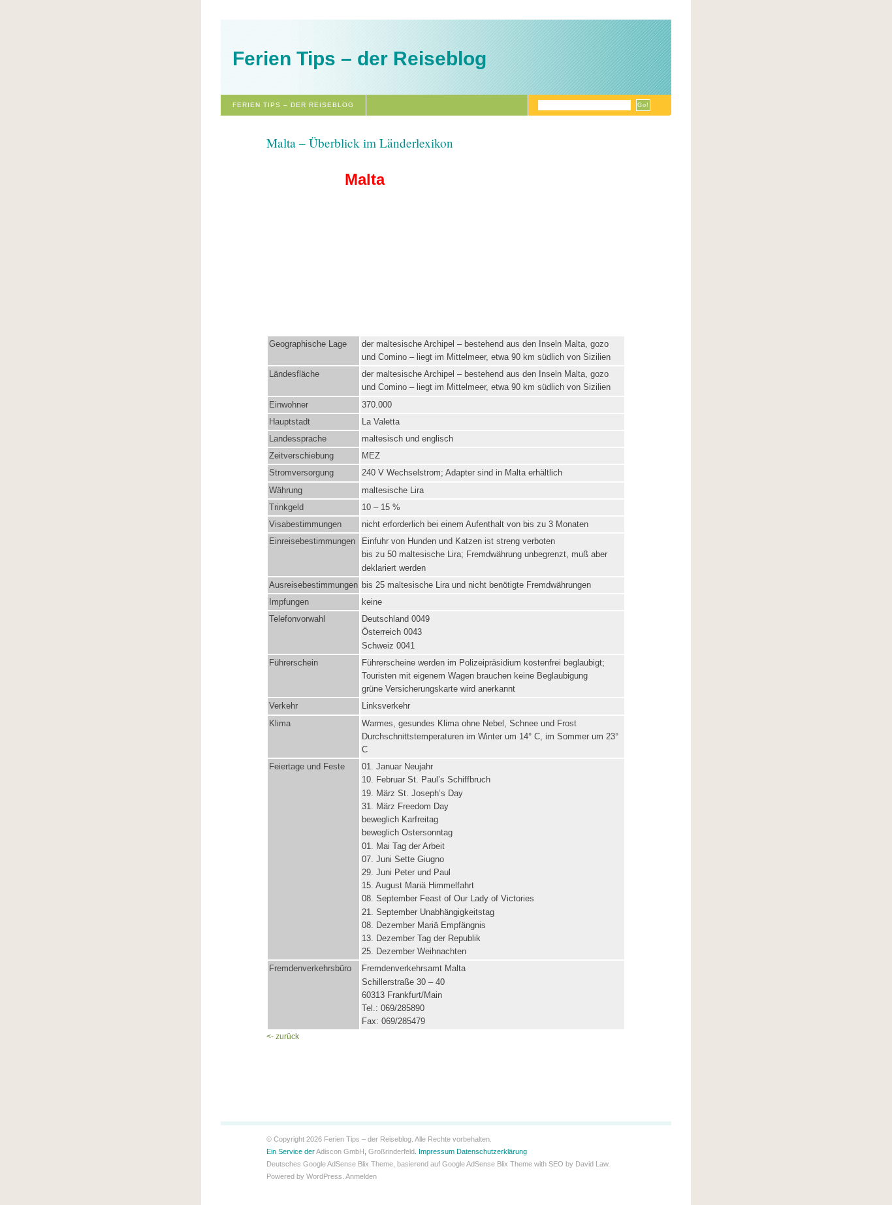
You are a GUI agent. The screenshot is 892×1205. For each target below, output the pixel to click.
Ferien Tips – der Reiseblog (359, 58)
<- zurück (282, 1036)
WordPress (324, 1176)
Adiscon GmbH (340, 1151)
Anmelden (361, 1176)
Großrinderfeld (391, 1151)
